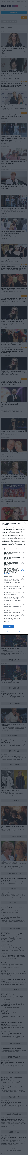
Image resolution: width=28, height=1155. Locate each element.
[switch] (22, 552)
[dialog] (14, 577)
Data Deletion (6, 631)
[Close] (25, 523)
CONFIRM (8, 626)
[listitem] (14, 549)
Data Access (14, 631)
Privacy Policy (22, 631)
